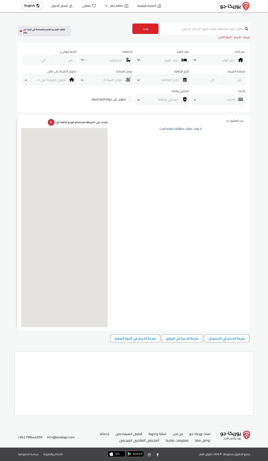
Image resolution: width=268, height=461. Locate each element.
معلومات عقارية (177, 440)
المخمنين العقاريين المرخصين (139, 440)
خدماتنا (104, 433)
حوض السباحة (124, 71)
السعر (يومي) (68, 51)
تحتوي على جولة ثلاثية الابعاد (108, 99)
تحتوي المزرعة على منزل (62, 71)
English (29, 5)
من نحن (178, 433)
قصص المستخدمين (129, 433)
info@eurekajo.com (61, 437)
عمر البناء (239, 51)
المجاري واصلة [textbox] (168, 99)
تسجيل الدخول (59, 5)
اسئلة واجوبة (157, 433)
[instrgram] (149, 455)
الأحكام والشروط (53, 454)
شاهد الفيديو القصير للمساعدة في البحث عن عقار (44, 31)
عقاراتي (86, 5)
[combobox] (218, 60)
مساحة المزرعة (236, 71)
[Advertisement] (134, 382)
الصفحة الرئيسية (146, 5)
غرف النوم (183, 51)
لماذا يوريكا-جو (199, 433)
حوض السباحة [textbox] (112, 80)
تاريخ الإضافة (181, 71)
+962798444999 (30, 437)
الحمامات (127, 51)
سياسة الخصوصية (28, 454)
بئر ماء (241, 91)
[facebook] (158, 455)
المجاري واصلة (180, 91)
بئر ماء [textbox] (230, 99)
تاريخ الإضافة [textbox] (170, 80)
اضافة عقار (117, 5)
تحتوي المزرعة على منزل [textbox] (49, 80)
